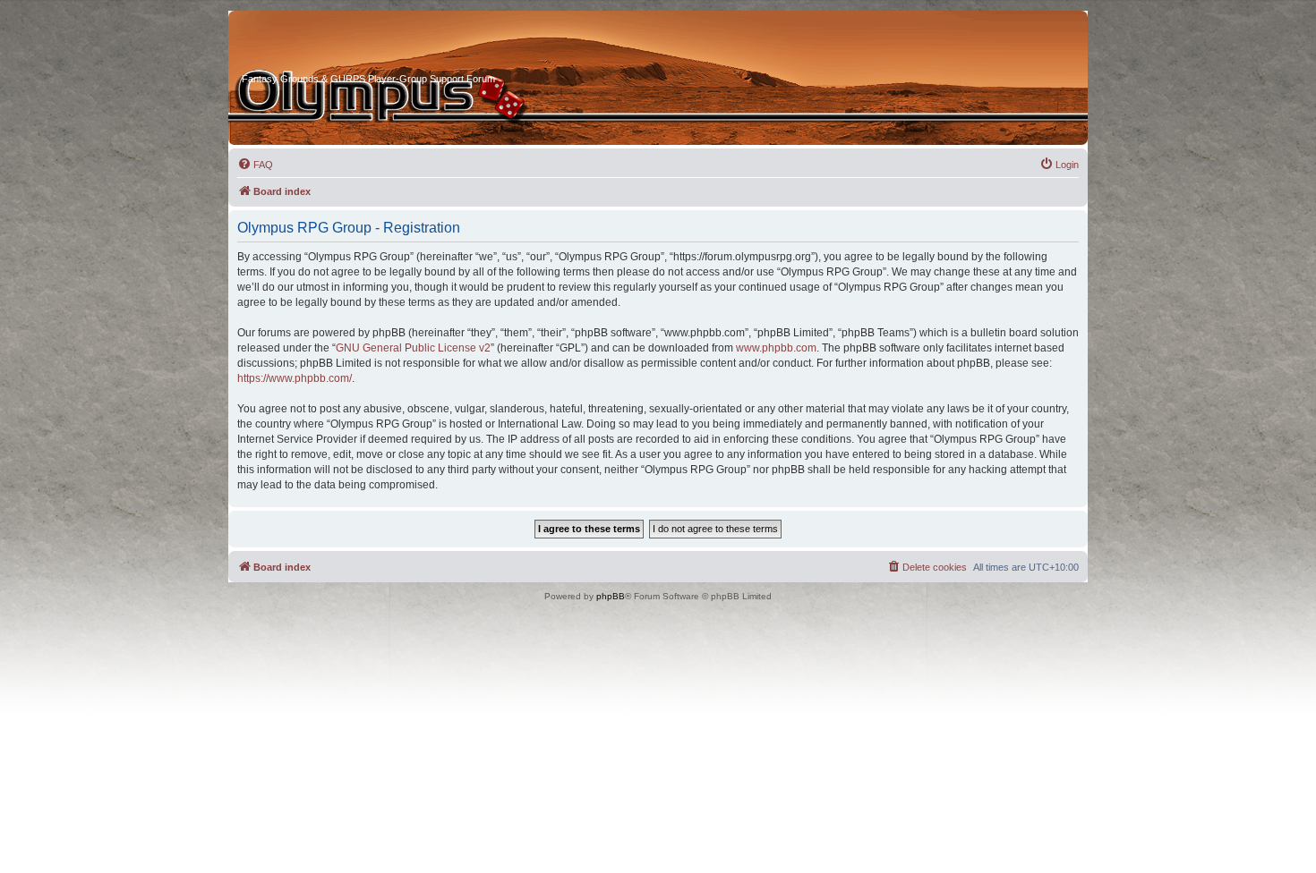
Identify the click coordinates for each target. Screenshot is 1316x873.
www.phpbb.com (776, 348)
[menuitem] (255, 164)
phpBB (610, 596)
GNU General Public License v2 (413, 348)
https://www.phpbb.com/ (294, 378)
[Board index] (310, 43)
